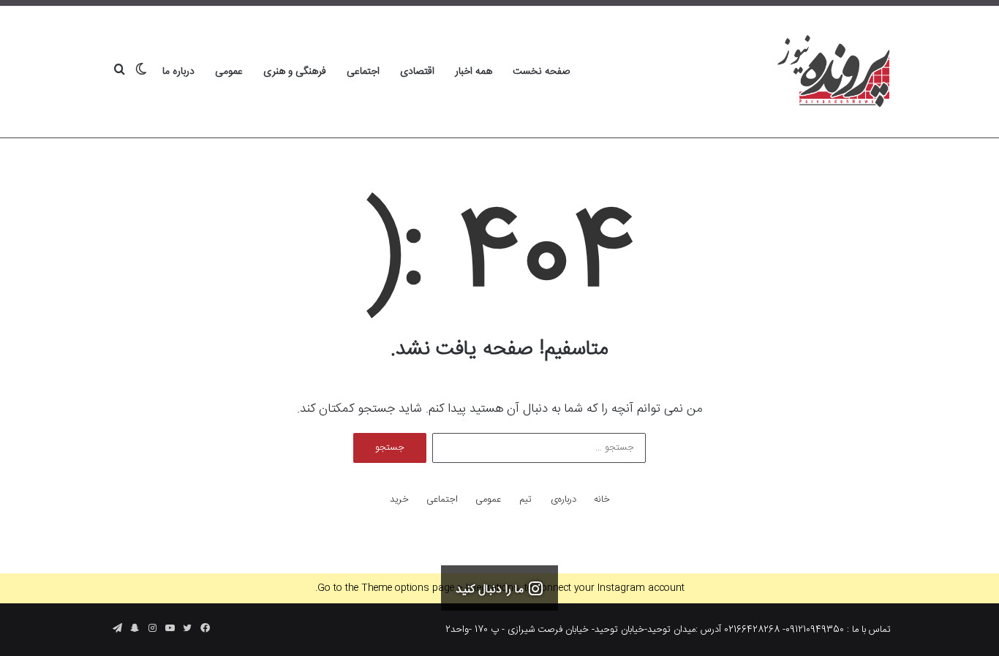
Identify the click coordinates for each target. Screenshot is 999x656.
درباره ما (178, 71)
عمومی (229, 71)
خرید (399, 500)
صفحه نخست (541, 71)
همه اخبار (473, 71)
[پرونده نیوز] (834, 71)
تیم (525, 500)
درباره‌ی (563, 500)
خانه (602, 500)
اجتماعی (363, 71)
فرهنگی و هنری (294, 71)
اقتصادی (417, 71)
